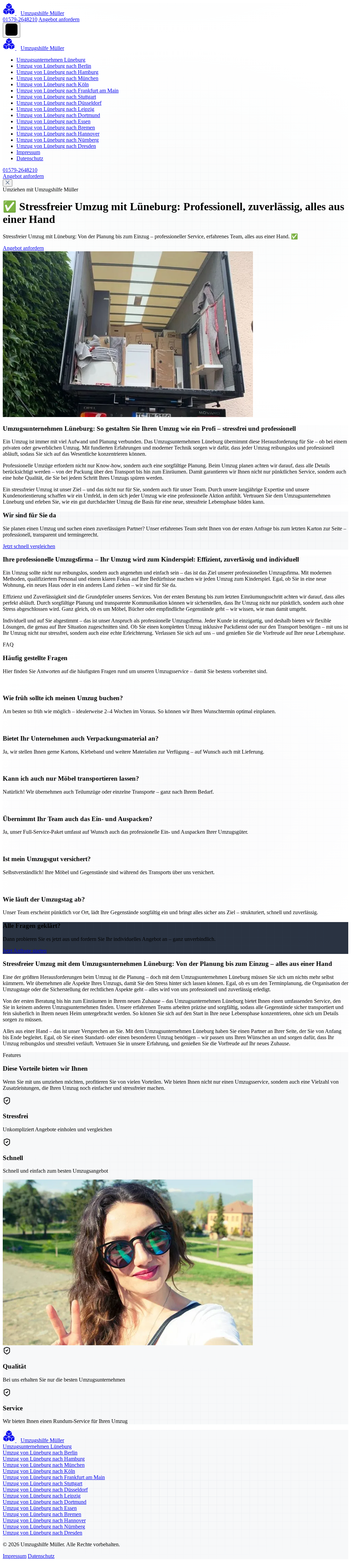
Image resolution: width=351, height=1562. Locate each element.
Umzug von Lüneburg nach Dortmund (58, 115)
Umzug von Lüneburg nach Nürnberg (57, 140)
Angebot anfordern (59, 19)
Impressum (28, 152)
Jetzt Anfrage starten (25, 951)
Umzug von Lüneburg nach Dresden (56, 146)
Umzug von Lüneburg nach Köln (52, 84)
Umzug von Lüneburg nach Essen (53, 121)
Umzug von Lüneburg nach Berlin (53, 66)
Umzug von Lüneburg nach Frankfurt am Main (67, 90)
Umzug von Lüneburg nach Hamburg (57, 72)
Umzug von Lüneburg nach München (57, 78)
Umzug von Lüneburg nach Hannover (57, 134)
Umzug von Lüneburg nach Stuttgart (56, 97)
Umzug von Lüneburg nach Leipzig (55, 109)
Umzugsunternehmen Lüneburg (50, 60)
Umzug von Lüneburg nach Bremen (55, 127)
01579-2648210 (20, 19)
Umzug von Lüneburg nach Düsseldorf (58, 103)
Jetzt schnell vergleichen (29, 546)
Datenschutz (29, 158)
